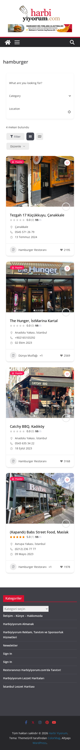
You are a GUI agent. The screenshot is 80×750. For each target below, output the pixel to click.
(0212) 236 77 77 (25, 549)
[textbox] (15, 96)
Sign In (7, 653)
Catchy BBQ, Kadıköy (27, 426)
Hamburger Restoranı (32, 250)
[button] (11, 181)
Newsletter (10, 645)
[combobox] (38, 96)
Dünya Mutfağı (28, 355)
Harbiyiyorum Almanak (18, 624)
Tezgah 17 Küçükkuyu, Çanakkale (37, 215)
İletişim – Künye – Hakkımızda (23, 616)
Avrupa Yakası (24, 544)
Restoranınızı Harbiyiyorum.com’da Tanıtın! (32, 670)
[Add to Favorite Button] (67, 163)
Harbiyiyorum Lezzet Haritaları (23, 678)
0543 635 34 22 (24, 443)
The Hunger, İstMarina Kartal (34, 320)
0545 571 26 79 (24, 232)
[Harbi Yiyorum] (7, 42)
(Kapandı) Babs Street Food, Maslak (39, 532)
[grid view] (30, 136)
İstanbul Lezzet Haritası (19, 686)
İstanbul (41, 332)
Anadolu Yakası (25, 332)
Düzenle (15, 146)
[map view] (39, 136)
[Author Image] (66, 207)
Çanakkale (21, 227)
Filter (17, 136)
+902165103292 (25, 337)
